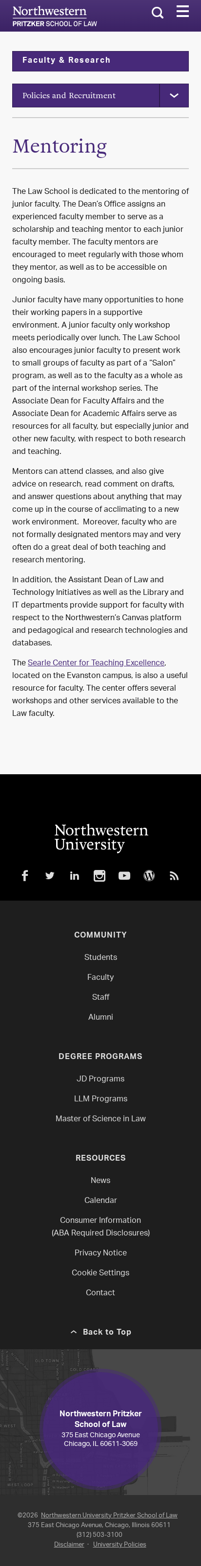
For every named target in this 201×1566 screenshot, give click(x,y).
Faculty (100, 978)
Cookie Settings (100, 1274)
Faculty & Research (66, 61)
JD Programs (100, 1080)
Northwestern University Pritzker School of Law (109, 1516)
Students (100, 958)
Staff (100, 998)
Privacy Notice (101, 1254)
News (100, 1181)
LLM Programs (100, 1100)
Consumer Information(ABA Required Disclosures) (101, 1227)
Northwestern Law (54, 16)
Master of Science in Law (101, 1120)
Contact (100, 1294)
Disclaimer (69, 1545)
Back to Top (107, 1333)
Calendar (100, 1201)
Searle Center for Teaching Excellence (96, 664)
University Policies (119, 1545)
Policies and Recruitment (69, 95)
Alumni (100, 1018)
